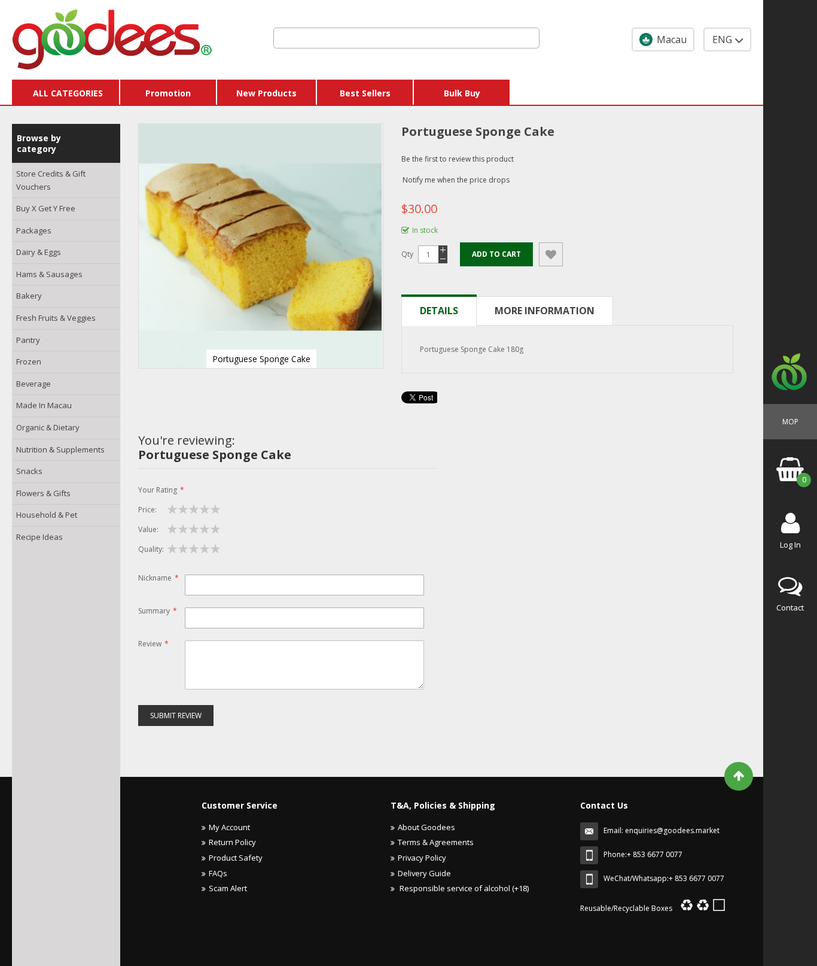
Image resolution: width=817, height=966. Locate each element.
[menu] (66, 355)
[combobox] (406, 38)
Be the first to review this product (457, 159)
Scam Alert (228, 888)
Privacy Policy (422, 857)
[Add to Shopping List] (551, 254)
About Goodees (426, 827)
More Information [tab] (545, 310)
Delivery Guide (424, 873)
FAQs (218, 873)
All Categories (68, 93)
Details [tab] (439, 310)
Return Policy (232, 842)
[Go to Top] (738, 776)
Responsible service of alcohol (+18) (463, 888)
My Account (229, 827)
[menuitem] (66, 180)
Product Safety (236, 857)
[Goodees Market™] (112, 36)
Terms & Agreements (436, 842)
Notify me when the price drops (456, 180)
